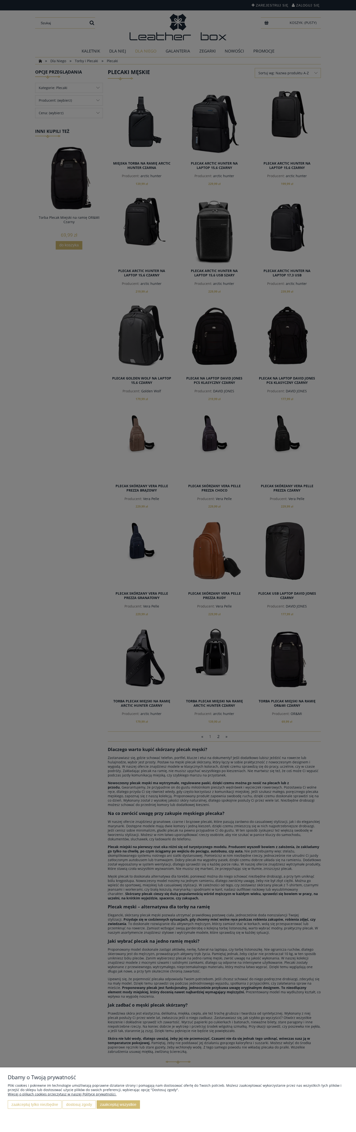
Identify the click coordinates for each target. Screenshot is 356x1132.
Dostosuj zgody (79, 1104)
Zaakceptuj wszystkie (118, 1104)
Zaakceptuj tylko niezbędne (34, 1104)
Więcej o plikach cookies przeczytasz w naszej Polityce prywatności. (62, 1094)
